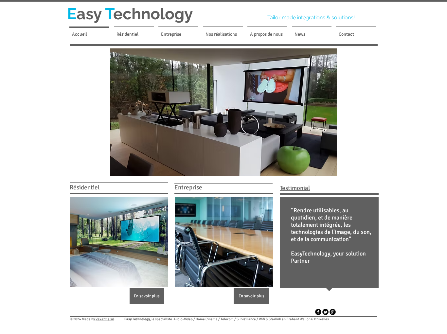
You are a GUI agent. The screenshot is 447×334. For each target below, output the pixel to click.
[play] (431, 170)
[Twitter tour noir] (325, 312)
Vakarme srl (105, 319)
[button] (223, 112)
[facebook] (318, 312)
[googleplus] (333, 312)
